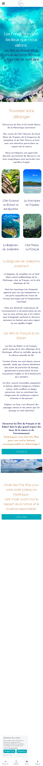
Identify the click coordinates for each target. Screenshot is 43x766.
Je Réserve (21, 451)
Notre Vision (21, 516)
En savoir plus (13, 748)
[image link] (21, 3)
